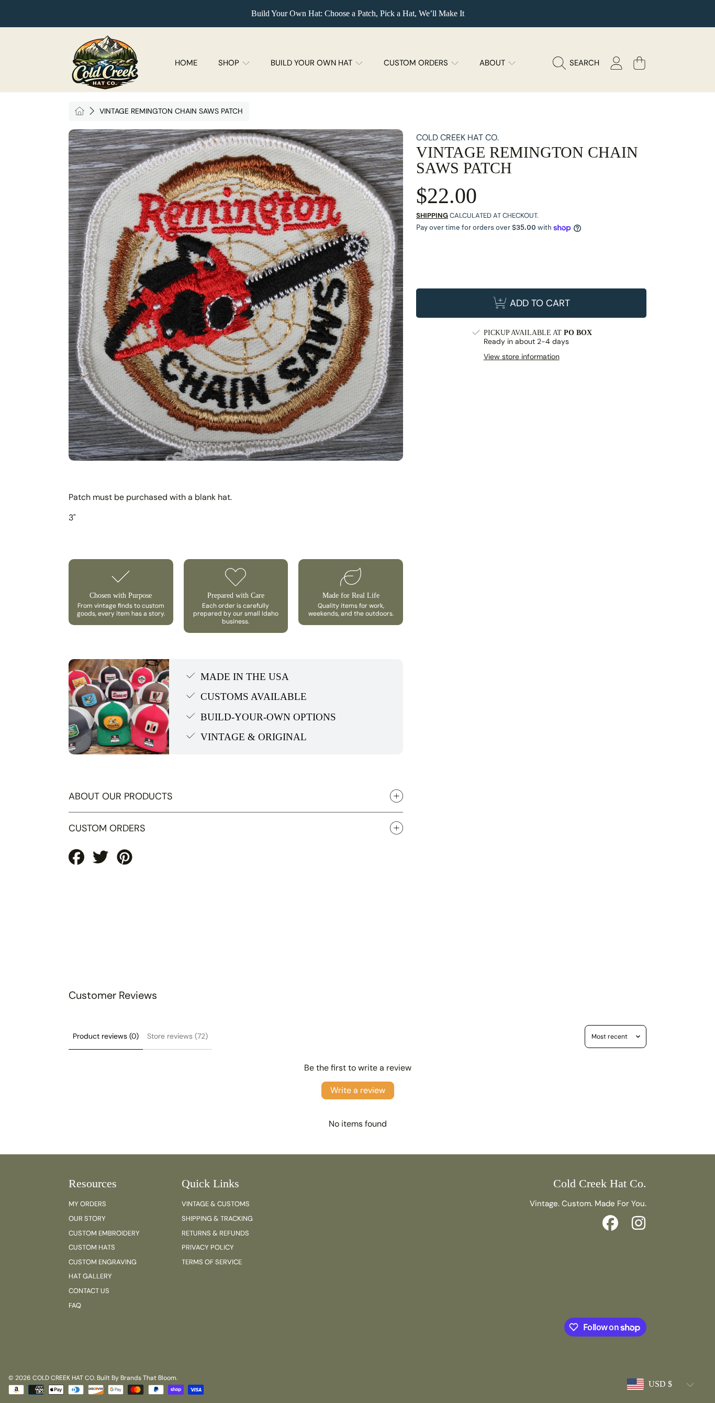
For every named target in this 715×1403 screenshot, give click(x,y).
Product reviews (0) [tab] (106, 1036)
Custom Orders (417, 63)
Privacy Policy (208, 1247)
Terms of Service (212, 1261)
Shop (229, 63)
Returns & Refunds (215, 1233)
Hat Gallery (90, 1276)
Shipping (432, 215)
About (493, 63)
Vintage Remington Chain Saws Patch (171, 111)
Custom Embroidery (104, 1233)
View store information (522, 356)
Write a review (357, 1090)
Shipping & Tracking (217, 1218)
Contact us (89, 1290)
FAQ (75, 1305)
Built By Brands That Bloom (136, 1378)
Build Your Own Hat (312, 63)
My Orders (87, 1203)
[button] (579, 62)
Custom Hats (92, 1247)
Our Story (87, 1218)
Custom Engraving (103, 1261)
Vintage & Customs (216, 1203)
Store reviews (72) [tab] (177, 1036)
